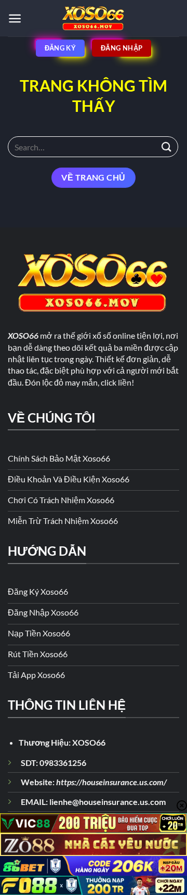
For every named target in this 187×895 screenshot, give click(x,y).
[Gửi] (166, 146)
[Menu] (15, 18)
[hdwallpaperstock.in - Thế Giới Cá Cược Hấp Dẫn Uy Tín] (93, 18)
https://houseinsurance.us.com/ (111, 782)
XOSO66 (88, 742)
